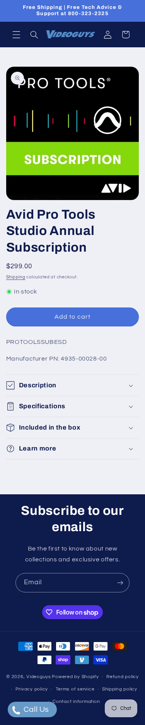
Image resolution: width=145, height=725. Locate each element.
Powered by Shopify (75, 677)
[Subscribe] (120, 582)
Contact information (76, 701)
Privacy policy (31, 689)
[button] (16, 34)
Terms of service (75, 689)
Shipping (16, 277)
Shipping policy (119, 689)
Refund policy (122, 677)
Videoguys (38, 677)
